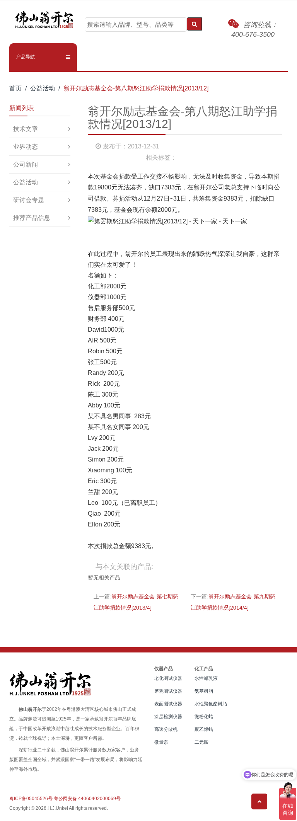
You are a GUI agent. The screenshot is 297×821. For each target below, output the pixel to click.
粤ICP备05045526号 (31, 798)
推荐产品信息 (31, 218)
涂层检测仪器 (168, 716)
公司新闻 (25, 164)
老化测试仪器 (168, 678)
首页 (15, 88)
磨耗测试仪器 (168, 691)
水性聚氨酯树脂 (211, 704)
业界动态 (25, 146)
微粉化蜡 (204, 716)
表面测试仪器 (168, 704)
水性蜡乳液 (206, 678)
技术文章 (25, 129)
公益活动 (42, 88)
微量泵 (161, 742)
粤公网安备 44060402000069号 (87, 798)
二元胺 (201, 742)
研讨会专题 (28, 200)
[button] (43, 56)
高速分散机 (166, 729)
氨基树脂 (204, 691)
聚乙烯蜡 (204, 729)
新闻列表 (21, 108)
